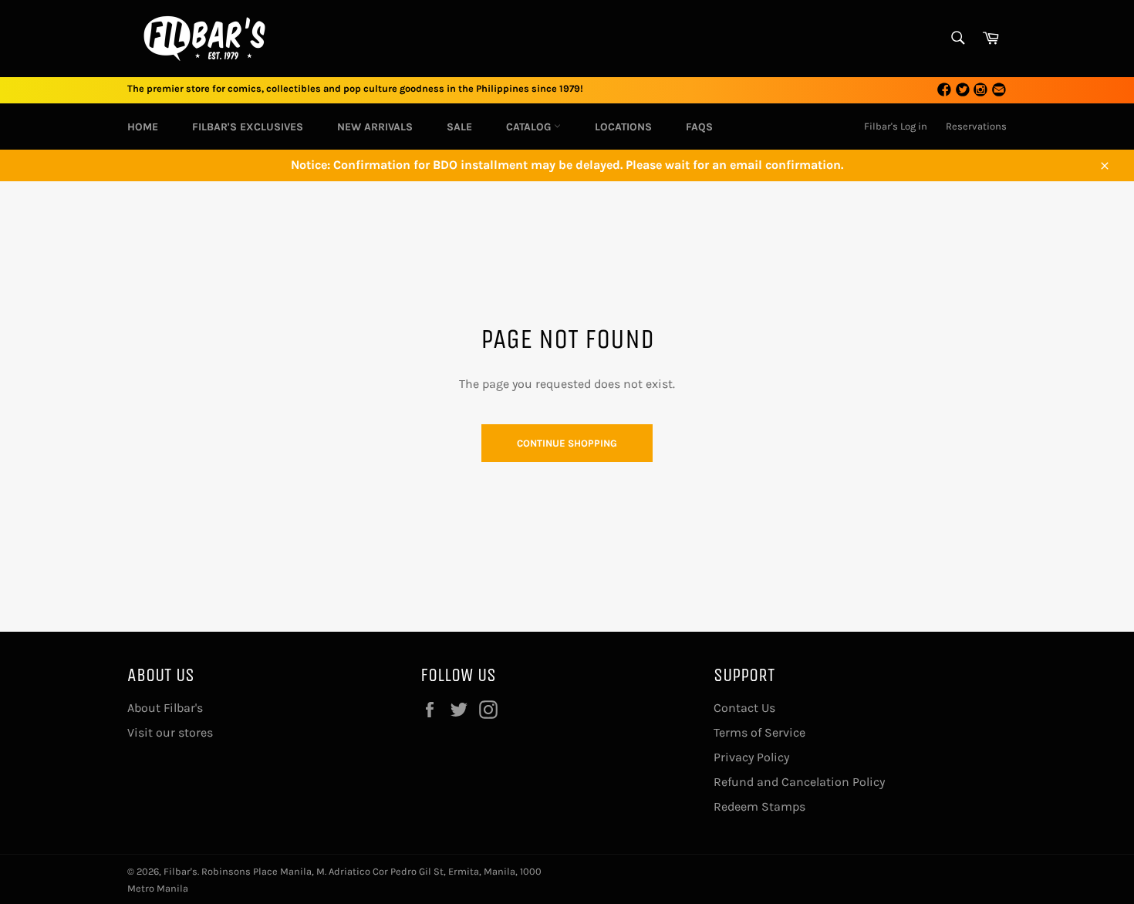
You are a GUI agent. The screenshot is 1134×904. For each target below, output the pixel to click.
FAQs (699, 126)
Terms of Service (759, 732)
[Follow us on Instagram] (980, 90)
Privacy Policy (751, 757)
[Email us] (999, 90)
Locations (623, 126)
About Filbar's (165, 707)
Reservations (976, 126)
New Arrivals (375, 126)
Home (142, 126)
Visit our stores (170, 732)
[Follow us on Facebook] (944, 90)
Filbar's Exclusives (247, 126)
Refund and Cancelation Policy (799, 781)
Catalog (530, 126)
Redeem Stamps (759, 806)
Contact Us (744, 707)
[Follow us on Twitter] (962, 90)
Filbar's (180, 871)
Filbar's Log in (895, 126)
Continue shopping (567, 443)
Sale (459, 126)
